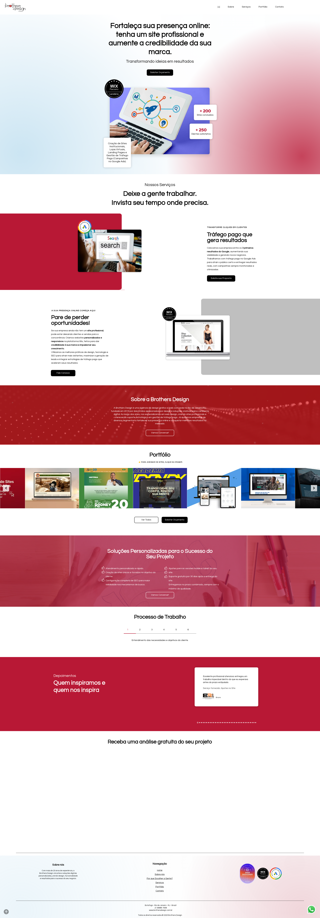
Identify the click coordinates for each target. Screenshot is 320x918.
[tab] (130, 630)
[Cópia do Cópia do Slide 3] (246, 722)
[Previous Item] (6, 488)
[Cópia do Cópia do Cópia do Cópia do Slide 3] (250, 722)
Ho (159, 870)
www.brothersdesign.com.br (160, 910)
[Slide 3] (243, 722)
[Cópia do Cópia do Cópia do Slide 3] (248, 722)
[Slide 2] (241, 722)
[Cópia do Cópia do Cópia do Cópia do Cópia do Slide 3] (252, 722)
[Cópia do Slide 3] (245, 722)
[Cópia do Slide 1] (199, 722)
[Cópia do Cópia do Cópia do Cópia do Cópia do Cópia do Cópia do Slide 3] (255, 722)
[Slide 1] (197, 722)
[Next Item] (314, 488)
